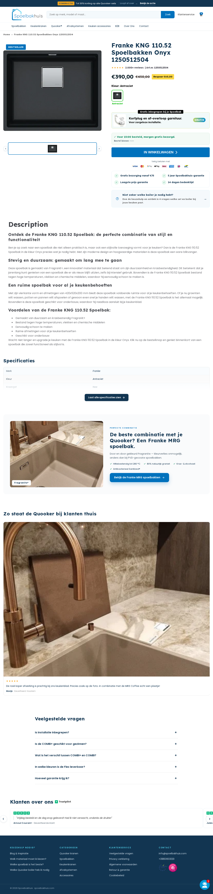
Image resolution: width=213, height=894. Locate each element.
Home (6, 34)
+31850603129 (166, 859)
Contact (144, 26)
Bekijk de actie (147, 3)
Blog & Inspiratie (19, 853)
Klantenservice (186, 14)
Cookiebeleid (116, 875)
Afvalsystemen (75, 26)
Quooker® (56, 26)
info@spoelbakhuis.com (173, 853)
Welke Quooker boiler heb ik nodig (29, 870)
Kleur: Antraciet (122, 86)
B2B (117, 26)
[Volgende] (99, 148)
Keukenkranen (38, 26)
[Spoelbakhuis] (26, 14)
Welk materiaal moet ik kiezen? (28, 859)
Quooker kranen (69, 853)
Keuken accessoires (99, 26)
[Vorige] (5, 148)
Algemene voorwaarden (123, 864)
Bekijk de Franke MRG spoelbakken (137, 477)
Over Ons (129, 26)
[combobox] (104, 14)
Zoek (168, 14)
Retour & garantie (119, 870)
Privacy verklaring (119, 859)
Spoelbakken (18, 26)
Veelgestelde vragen (121, 853)
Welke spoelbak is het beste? (27, 864)
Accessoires (66, 875)
